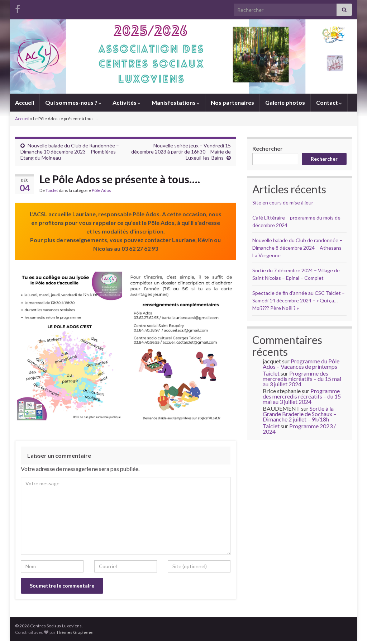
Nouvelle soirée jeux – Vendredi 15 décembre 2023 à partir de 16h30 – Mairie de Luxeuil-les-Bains (181, 151)
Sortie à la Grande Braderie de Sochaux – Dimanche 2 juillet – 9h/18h (299, 414)
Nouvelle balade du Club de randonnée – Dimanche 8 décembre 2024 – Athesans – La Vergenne (298, 247)
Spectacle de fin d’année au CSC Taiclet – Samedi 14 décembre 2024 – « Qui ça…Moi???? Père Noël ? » (298, 300)
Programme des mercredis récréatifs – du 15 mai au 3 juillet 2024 (302, 378)
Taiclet (52, 190)
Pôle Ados (101, 190)
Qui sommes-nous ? (72, 102)
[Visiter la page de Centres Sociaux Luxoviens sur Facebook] (17, 8)
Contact (327, 102)
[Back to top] (351, 625)
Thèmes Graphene (74, 632)
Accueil (24, 102)
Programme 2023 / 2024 (299, 429)
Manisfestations (174, 102)
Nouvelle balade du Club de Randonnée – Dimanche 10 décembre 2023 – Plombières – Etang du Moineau (70, 151)
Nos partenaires (232, 102)
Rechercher (267, 148)
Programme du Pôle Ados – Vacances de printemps (301, 364)
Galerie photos (285, 102)
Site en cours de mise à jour (282, 202)
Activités (125, 102)
